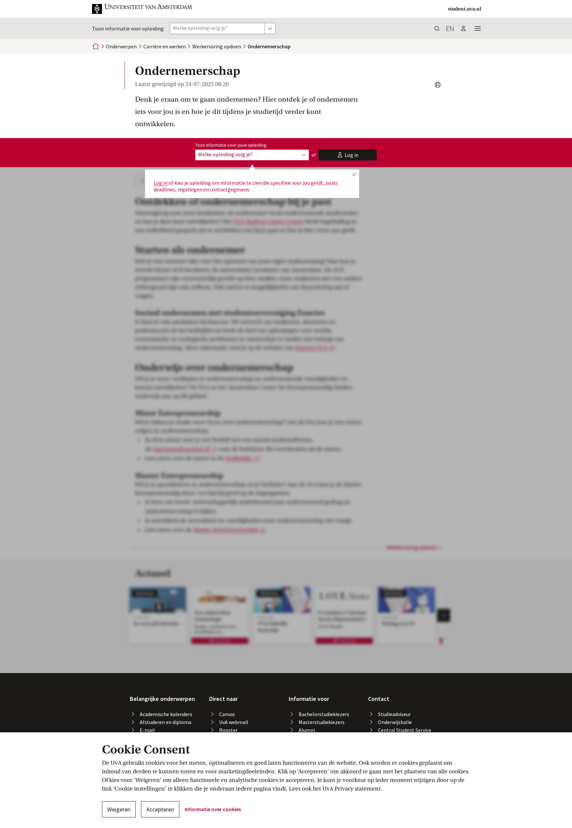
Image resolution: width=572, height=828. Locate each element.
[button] (142, 9)
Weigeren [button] (118, 809)
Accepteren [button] (160, 809)
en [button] (450, 28)
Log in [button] (160, 182)
